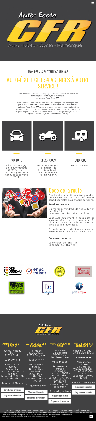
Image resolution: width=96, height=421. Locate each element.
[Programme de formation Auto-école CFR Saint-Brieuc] (83, 391)
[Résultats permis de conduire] (83, 265)
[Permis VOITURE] (17, 122)
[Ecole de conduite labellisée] (60, 265)
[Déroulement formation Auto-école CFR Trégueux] (36, 391)
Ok (91, 416)
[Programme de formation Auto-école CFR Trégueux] (36, 396)
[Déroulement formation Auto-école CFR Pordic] (12, 389)
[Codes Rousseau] (13, 265)
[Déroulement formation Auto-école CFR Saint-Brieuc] (83, 386)
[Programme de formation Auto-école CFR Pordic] (12, 394)
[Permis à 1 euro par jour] (16, 280)
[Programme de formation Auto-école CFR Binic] (59, 400)
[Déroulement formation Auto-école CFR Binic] (59, 394)
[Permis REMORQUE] (79, 122)
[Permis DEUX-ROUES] (48, 122)
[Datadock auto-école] (48, 280)
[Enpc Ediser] (36, 265)
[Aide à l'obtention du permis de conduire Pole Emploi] (79, 280)
